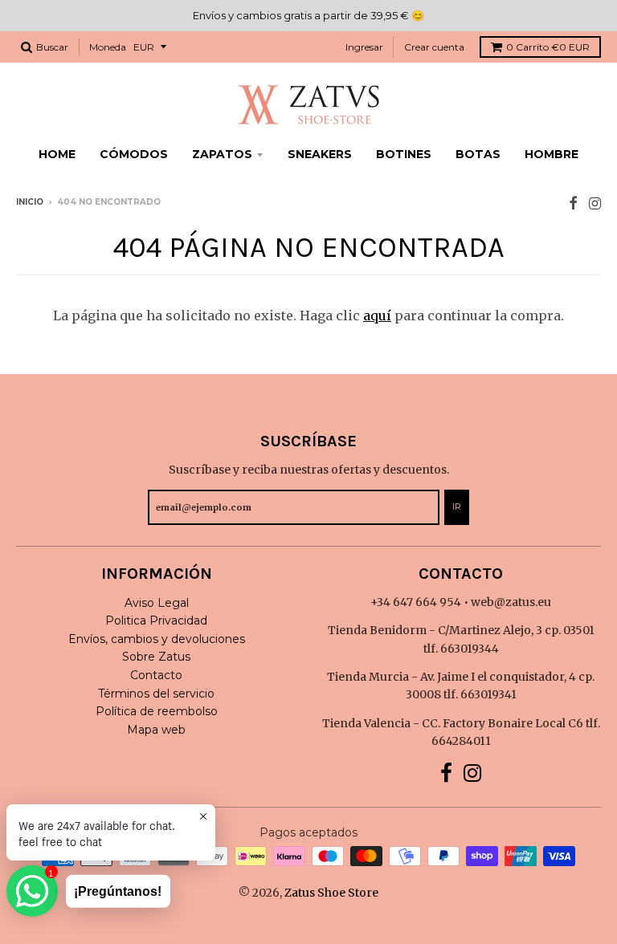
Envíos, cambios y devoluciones (156, 639)
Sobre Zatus (156, 656)
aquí (377, 315)
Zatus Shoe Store (331, 892)
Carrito (548, 47)
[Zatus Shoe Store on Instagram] (595, 203)
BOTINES (403, 154)
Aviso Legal (157, 603)
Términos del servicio (156, 693)
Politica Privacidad (156, 620)
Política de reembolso (157, 711)
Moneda (107, 47)
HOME (57, 154)
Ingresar (364, 47)
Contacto (156, 675)
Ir (456, 506)
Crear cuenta (434, 47)
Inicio (29, 202)
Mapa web (156, 729)
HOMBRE (551, 154)
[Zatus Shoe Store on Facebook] (573, 203)
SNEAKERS (320, 154)
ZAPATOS (222, 154)
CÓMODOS (134, 154)
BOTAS (478, 154)
